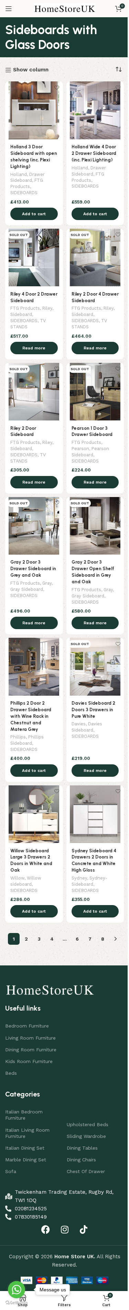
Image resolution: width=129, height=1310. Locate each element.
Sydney (79, 878)
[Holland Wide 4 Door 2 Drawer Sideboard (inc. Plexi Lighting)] (95, 110)
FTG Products (25, 308)
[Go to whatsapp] (16, 1289)
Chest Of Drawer (86, 1171)
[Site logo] (65, 8)
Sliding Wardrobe (86, 1136)
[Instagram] (64, 1229)
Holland (18, 174)
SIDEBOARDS (23, 192)
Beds (11, 1073)
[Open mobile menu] (8, 9)
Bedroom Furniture (27, 1026)
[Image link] (50, 989)
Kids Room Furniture (29, 1061)
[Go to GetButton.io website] (17, 1303)
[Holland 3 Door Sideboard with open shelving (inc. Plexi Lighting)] (34, 110)
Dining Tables (82, 1148)
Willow (17, 878)
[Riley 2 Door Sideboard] (34, 392)
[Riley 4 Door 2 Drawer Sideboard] (34, 258)
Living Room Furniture (30, 1038)
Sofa (10, 1171)
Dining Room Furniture (30, 1049)
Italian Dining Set (24, 1148)
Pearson (80, 448)
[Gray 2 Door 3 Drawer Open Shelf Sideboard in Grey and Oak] (95, 526)
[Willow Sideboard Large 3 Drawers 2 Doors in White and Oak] (34, 814)
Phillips (18, 737)
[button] (34, 214)
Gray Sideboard (26, 589)
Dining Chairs (81, 1159)
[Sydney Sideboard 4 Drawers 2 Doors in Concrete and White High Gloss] (95, 814)
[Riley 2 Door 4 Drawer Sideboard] (95, 258)
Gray (47, 583)
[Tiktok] (83, 1229)
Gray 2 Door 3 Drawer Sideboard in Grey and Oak (33, 568)
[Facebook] (45, 1229)
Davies (79, 723)
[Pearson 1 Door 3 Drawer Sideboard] (95, 392)
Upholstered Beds (87, 1124)
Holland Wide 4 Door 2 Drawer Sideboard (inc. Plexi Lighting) (94, 153)
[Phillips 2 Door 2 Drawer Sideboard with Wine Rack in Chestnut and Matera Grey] (34, 667)
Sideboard (21, 314)
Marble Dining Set (25, 1159)
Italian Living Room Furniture (27, 1133)
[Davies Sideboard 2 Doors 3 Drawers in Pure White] (95, 667)
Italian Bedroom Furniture (24, 1115)
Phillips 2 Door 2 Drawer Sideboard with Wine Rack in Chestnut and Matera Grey (30, 716)
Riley (47, 308)
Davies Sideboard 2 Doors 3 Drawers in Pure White (93, 709)
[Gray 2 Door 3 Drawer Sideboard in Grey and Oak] (34, 526)
